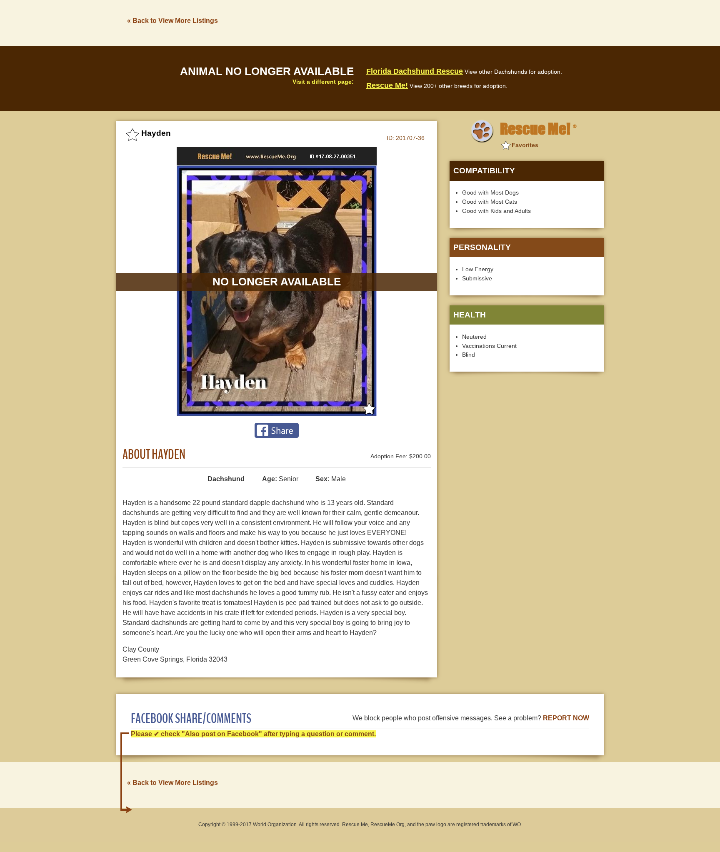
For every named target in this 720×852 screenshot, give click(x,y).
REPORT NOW (566, 718)
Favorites (525, 145)
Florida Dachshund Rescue (414, 71)
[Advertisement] (452, 22)
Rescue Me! (387, 85)
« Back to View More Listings (172, 20)
